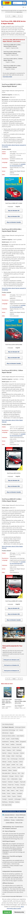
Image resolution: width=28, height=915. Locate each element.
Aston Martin (20, 736)
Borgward (23, 741)
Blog (6, 817)
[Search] (24, 3)
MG (19, 773)
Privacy (13, 820)
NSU (8, 779)
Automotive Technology (8, 730)
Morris (17, 776)
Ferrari (4, 759)
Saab (8, 790)
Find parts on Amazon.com (11, 659)
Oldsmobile (14, 779)
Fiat (8, 759)
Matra (10, 770)
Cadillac (12, 744)
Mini (23, 773)
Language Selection (9, 815)
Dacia (3, 750)
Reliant (4, 787)
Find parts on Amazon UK (11, 665)
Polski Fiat (10, 784)
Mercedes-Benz (6, 773)
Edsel (13, 756)
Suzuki (4, 796)
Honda (10, 761)
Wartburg (4, 802)
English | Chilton (12, 67)
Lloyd (18, 767)
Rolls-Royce (20, 787)
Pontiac (17, 784)
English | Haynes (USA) (12, 46)
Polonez (4, 784)
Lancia (4, 767)
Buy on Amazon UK (13, 210)
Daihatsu (18, 750)
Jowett (13, 764)
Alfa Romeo (5, 733)
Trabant (19, 796)
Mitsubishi (5, 776)
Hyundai (15, 761)
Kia (17, 764)
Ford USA (21, 759)
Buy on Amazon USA (14, 216)
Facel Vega (19, 756)
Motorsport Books (20, 727)
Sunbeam (19, 793)
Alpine (11, 733)
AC (17, 730)
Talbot (8, 796)
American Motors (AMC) (8, 736)
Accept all (7, 912)
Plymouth (22, 782)
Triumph (4, 799)
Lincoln (14, 767)
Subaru (14, 793)
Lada (21, 764)
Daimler (4, 753)
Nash (21, 776)
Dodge (8, 756)
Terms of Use (18, 822)
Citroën (22, 747)
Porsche (23, 784)
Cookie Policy (19, 820)
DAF (14, 750)
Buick (7, 744)
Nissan (4, 779)
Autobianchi (5, 741)
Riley (14, 787)
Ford (14, 16)
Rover (3, 790)
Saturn (12, 790)
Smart (8, 793)
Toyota (14, 796)
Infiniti (21, 761)
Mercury (14, 773)
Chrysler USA (15, 747)
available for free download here (17, 164)
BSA (3, 744)
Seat (17, 790)
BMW (17, 741)
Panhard (10, 782)
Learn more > (19, 12)
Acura (21, 730)
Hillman (4, 761)
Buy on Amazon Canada (14, 222)
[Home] (2, 7)
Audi (3, 738)
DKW (3, 756)
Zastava (17, 802)
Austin (8, 738)
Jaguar (8, 764)
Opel (20, 779)
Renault (9, 787)
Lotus (23, 767)
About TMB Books (21, 815)
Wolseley (11, 802)
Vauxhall (10, 799)
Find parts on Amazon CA (11, 670)
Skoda (3, 793)
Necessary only (19, 912)
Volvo (23, 799)
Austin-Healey (15, 738)
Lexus (8, 767)
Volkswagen (17, 799)
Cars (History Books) (7, 724)
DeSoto (22, 753)
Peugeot (16, 782)
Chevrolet (18, 744)
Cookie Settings (10, 822)
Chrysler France (6, 747)
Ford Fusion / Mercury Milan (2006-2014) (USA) (20, 701)
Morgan (11, 776)
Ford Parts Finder (7, 76)
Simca (21, 790)
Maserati (4, 770)
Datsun (10, 753)
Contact (11, 817)
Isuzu (3, 764)
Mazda (15, 770)
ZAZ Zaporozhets (6, 805)
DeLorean (16, 753)
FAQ (15, 817)
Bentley (12, 741)
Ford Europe (14, 759)
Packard (4, 782)
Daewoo (9, 750)
